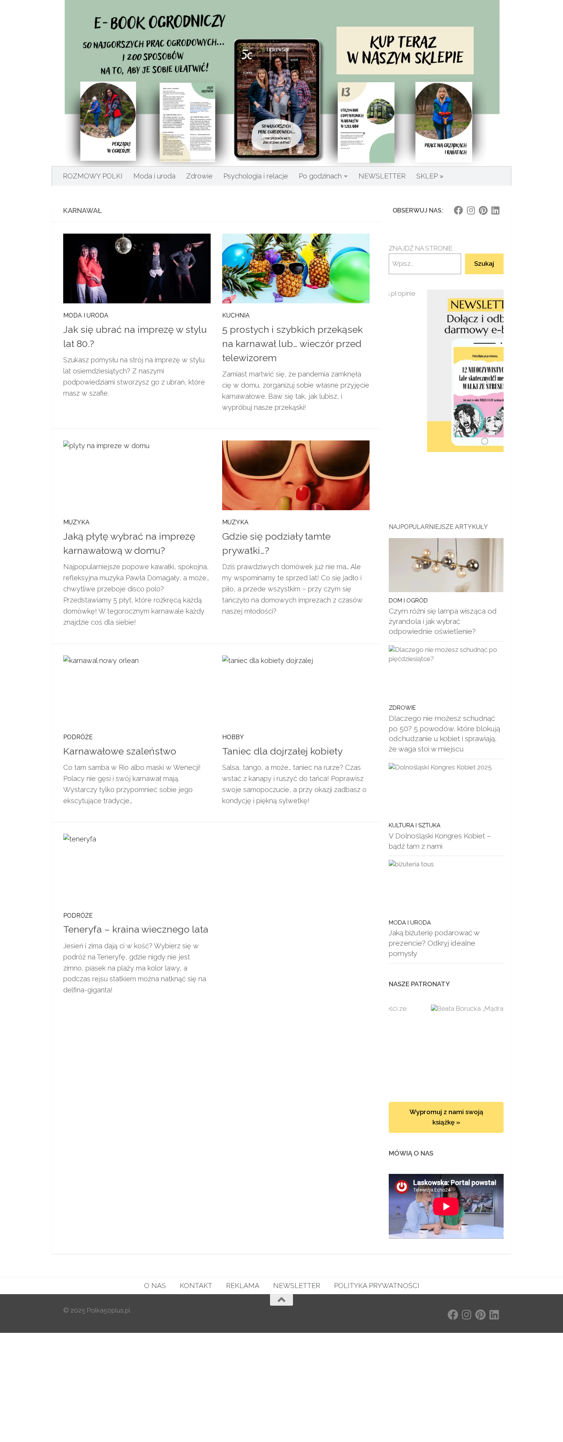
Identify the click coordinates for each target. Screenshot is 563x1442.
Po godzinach (320, 176)
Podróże (78, 737)
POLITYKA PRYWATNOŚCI (376, 1286)
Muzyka (76, 522)
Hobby (233, 737)
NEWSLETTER (382, 176)
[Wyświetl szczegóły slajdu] (446, 371)
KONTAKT (196, 1286)
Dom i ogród (408, 600)
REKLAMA (242, 1286)
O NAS (155, 1286)
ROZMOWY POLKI (93, 176)
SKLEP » (430, 176)
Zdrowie (199, 176)
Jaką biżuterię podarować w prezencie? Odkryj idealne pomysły (434, 942)
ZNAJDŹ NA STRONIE (421, 248)
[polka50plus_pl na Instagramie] (470, 210)
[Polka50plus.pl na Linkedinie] (495, 210)
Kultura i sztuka (414, 825)
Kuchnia (236, 315)
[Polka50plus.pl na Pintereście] (483, 210)
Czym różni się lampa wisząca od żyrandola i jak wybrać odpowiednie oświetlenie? (443, 621)
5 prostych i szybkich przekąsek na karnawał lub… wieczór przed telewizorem (292, 344)
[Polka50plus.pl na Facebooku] (458, 210)
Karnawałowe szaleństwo (119, 751)
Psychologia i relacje (255, 176)
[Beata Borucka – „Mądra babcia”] (446, 1046)
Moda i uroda (154, 176)
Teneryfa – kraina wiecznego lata (135, 929)
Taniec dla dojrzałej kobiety (282, 751)
